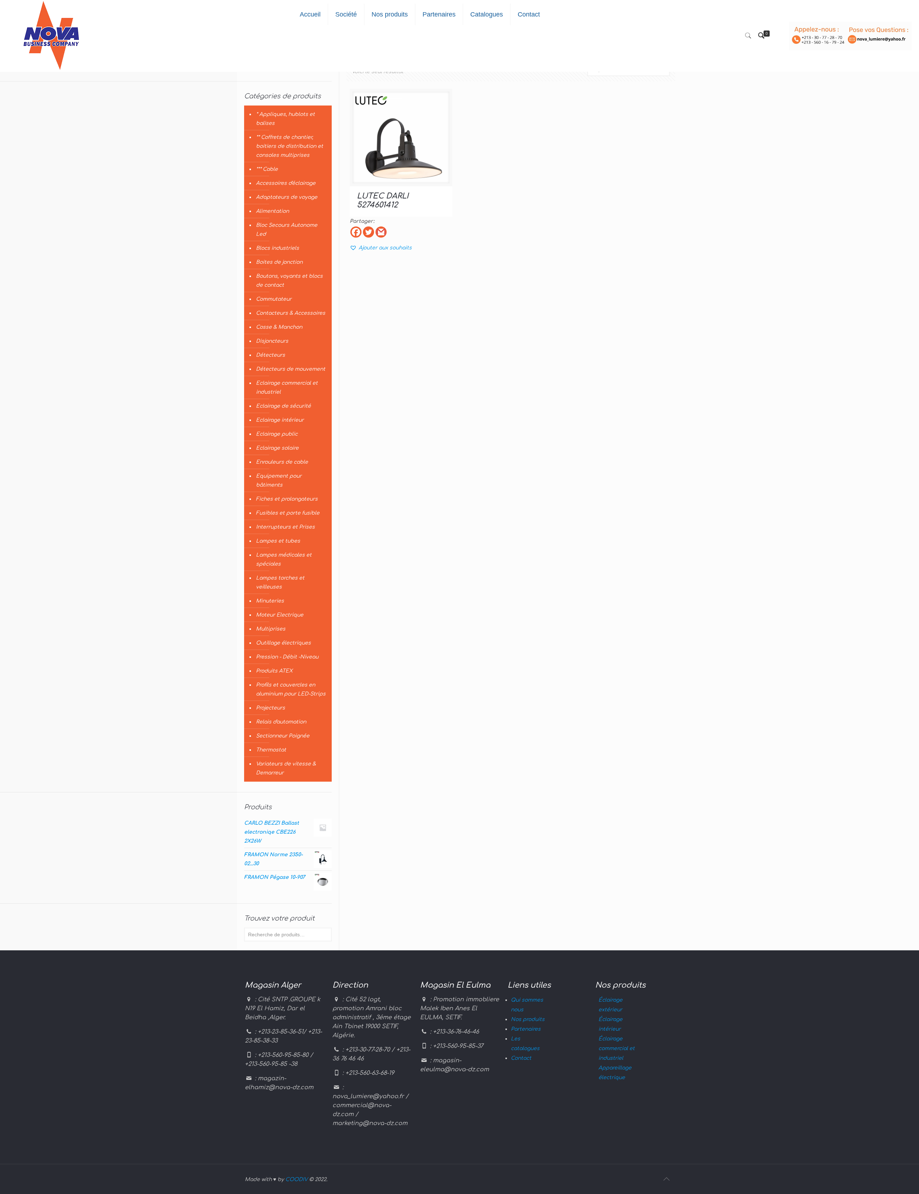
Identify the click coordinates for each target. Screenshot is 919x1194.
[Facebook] (355, 232)
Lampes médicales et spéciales (284, 559)
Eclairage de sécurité (283, 406)
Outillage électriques (283, 643)
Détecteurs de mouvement (290, 369)
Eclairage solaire (277, 448)
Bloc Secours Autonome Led (286, 230)
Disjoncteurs (272, 341)
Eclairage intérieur (280, 420)
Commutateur (273, 299)
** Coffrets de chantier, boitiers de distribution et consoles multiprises (289, 146)
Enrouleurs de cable (282, 462)
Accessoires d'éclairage (286, 183)
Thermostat (271, 750)
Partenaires (526, 1029)
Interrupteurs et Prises (285, 527)
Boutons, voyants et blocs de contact (289, 280)
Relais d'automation (281, 722)
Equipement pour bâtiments (279, 480)
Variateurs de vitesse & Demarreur (286, 768)
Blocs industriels (277, 248)
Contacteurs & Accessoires (290, 313)
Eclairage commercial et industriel (287, 387)
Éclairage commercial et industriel (616, 1048)
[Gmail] (381, 232)
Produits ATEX (274, 671)
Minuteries (270, 601)
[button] (381, 247)
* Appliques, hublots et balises (285, 119)
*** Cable (267, 169)
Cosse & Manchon (279, 327)
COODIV (296, 1179)
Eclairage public (277, 434)
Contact (521, 1058)
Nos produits (528, 1019)
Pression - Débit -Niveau (287, 657)
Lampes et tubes (278, 541)
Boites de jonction (279, 262)
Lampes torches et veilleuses (280, 582)
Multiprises (270, 629)
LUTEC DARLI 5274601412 (383, 200)
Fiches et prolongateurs (287, 499)
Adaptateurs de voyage (286, 197)
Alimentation (272, 211)
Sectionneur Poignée (282, 736)
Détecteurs (270, 355)
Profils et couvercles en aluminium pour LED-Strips (291, 689)
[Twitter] (368, 232)
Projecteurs (270, 708)
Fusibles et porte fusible (287, 513)
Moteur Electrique (279, 615)
